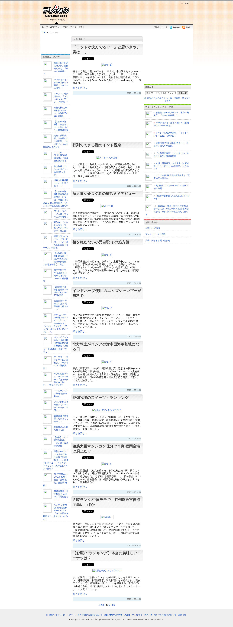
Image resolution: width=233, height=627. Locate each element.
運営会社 (182, 615)
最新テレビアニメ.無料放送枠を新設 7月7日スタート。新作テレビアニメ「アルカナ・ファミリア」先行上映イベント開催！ (55, 460)
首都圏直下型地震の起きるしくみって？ (61, 419)
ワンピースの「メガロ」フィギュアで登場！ (61, 214)
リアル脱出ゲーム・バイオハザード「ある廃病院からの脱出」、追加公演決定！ (55, 379)
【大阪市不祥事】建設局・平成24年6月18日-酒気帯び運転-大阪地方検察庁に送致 (55, 259)
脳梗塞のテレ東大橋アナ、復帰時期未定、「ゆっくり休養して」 (55, 68)
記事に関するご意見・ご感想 (117, 615)
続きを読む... (80, 88)
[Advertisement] (130, 14)
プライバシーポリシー (65, 615)
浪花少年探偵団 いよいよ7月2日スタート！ (61, 183)
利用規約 (50, 615)
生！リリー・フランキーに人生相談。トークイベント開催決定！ (55, 363)
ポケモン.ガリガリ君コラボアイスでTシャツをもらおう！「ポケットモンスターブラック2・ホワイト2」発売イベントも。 (55, 323)
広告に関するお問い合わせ (157, 240)
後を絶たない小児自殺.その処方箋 (101, 242)
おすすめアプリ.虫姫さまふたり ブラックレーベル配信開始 (55, 276)
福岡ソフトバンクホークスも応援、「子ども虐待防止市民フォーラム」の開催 (55, 242)
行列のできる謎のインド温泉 (97, 145)
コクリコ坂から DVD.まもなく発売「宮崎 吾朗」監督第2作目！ (55, 480)
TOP (43, 32)
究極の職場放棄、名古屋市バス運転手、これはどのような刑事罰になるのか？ (55, 141)
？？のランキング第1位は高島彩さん (61, 393)
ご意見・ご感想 (152, 228)
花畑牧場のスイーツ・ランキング (101, 397)
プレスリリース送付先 (155, 234)
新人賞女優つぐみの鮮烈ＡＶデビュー (104, 193)
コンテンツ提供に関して (165, 615)
